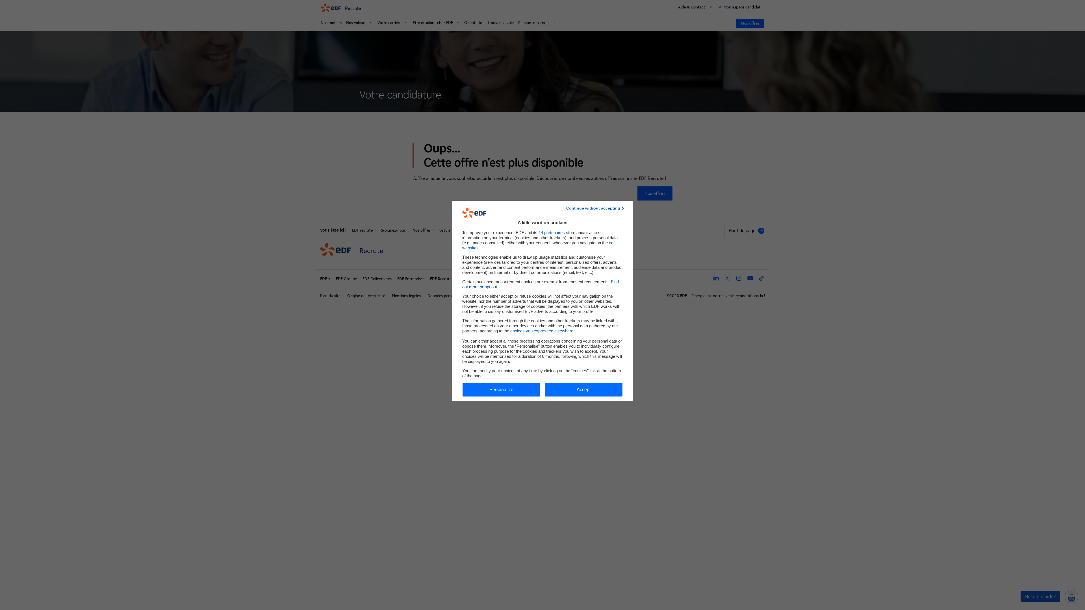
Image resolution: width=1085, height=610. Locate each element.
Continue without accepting (593, 208)
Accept (584, 389)
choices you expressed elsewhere (541, 330)
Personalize (501, 389)
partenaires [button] (552, 232)
